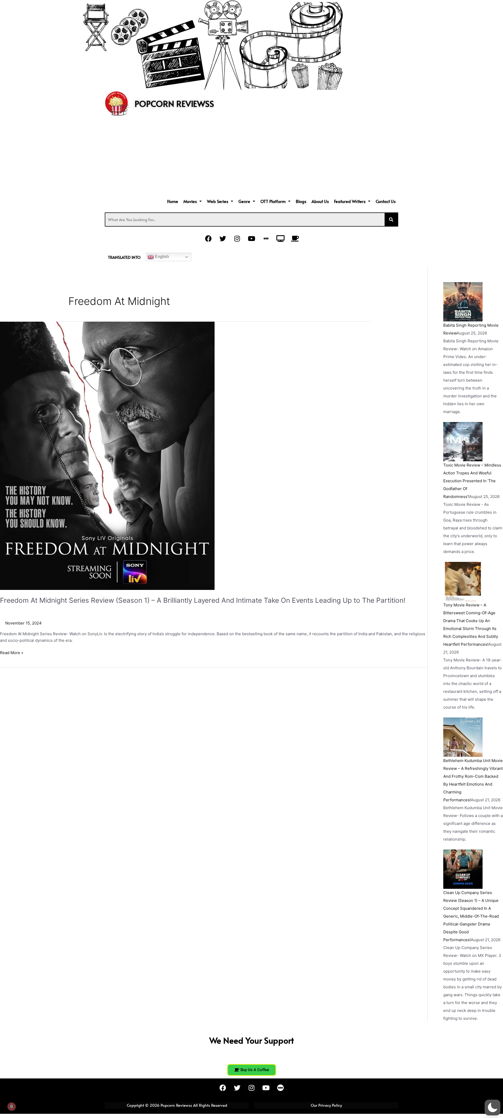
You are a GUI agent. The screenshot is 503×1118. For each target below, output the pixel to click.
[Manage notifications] (11, 1106)
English (161, 256)
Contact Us (386, 201)
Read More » (11, 652)
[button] (192, 201)
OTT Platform (273, 201)
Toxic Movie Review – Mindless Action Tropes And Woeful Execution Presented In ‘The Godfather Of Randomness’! (472, 481)
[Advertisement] (251, 157)
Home (172, 201)
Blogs (301, 201)
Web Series (217, 201)
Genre (244, 201)
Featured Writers (349, 201)
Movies (190, 201)
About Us (320, 201)
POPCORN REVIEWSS (174, 103)
